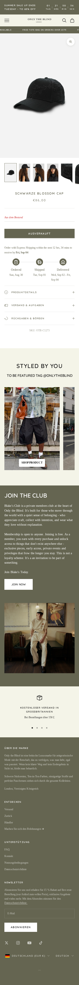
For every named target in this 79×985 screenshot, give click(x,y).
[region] (39, 707)
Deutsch (62, 955)
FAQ (7, 849)
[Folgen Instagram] (18, 943)
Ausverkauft (39, 233)
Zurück (8, 815)
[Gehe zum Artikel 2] (24, 172)
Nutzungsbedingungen (16, 862)
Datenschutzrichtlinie (15, 869)
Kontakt (8, 856)
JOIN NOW (18, 584)
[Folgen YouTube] (29, 943)
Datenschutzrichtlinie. (15, 902)
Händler (8, 822)
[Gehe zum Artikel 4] (53, 172)
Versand (8, 809)
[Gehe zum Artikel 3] (38, 172)
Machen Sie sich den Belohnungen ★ (24, 828)
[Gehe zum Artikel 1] (10, 172)
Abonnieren (21, 927)
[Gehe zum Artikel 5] (67, 173)
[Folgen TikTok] (41, 943)
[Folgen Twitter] (6, 943)
